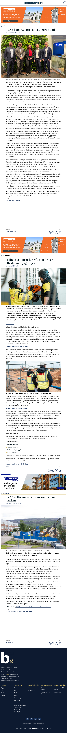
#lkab (19, 200)
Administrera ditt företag (45, 693)
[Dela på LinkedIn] (56, 232)
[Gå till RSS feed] (60, 232)
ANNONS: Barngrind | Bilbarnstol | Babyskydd (20, 707)
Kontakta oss (31, 690)
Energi (2, 690)
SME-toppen (17, 712)
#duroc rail (13, 200)
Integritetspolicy (27, 723)
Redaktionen (9, 642)
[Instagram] (31, 719)
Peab (15, 695)
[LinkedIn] (35, 719)
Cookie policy (40, 723)
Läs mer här (10, 324)
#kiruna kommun (11, 611)
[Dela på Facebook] (49, 232)
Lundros (7, 675)
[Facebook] (27, 719)
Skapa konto (58, 692)
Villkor (34, 723)
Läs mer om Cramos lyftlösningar (17, 346)
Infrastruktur (4, 698)
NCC (15, 690)
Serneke (16, 703)
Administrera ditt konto (59, 688)
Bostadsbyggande (19, 698)
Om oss (30, 688)
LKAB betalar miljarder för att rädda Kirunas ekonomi (33, 607)
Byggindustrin (5, 688)
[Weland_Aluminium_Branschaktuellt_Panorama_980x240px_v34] (33, 482)
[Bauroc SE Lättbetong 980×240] (33, 15)
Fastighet (3, 693)
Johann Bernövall (11, 231)
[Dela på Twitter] (52, 232)
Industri (6, 26)
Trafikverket (17, 693)
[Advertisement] (33, 215)
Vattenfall (17, 700)
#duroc (8, 200)
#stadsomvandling (26, 611)
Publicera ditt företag (44, 688)
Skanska (16, 688)
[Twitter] (39, 719)
